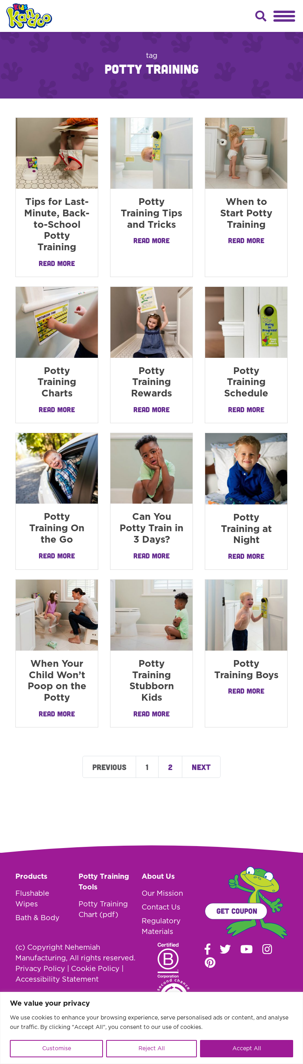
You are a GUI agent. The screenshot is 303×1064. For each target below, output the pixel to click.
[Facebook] (207, 949)
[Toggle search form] (261, 16)
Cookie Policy (95, 969)
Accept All (246, 1048)
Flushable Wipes (32, 899)
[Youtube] (246, 949)
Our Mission (162, 893)
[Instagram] (267, 949)
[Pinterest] (210, 962)
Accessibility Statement (57, 979)
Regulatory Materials (161, 927)
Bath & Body (37, 918)
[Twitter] (225, 949)
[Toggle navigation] (284, 16)
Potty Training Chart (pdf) (103, 910)
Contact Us (161, 907)
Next (201, 767)
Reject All (151, 1048)
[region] (151, 1028)
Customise (56, 1048)
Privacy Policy (40, 969)
